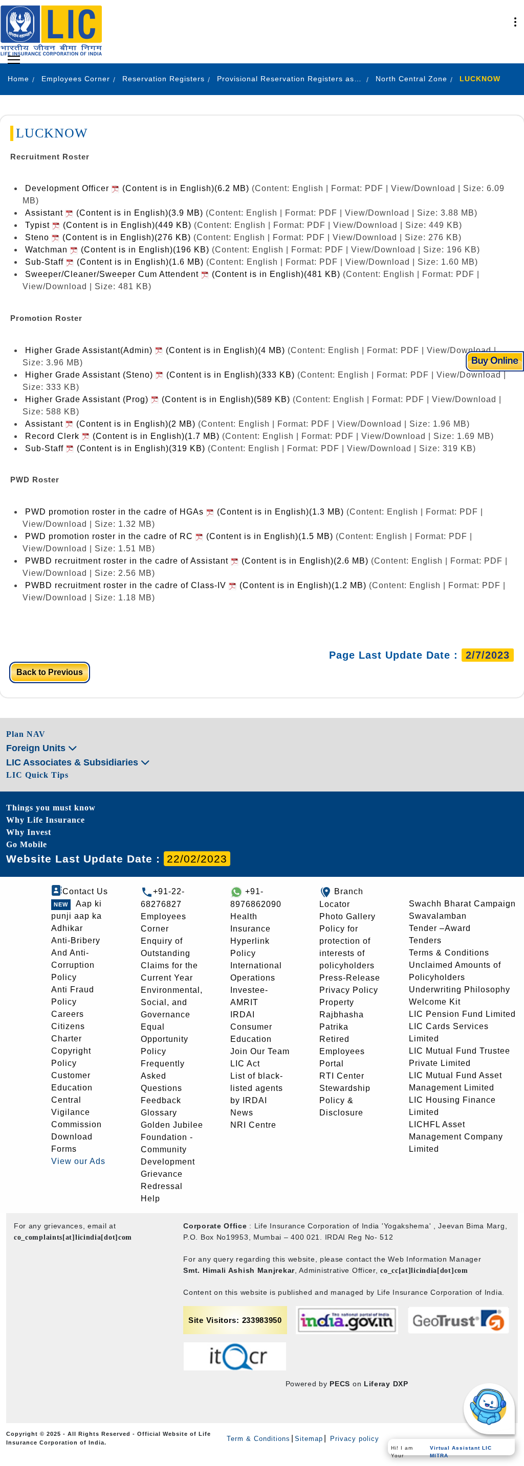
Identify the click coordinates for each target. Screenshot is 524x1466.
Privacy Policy (348, 990)
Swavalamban (438, 916)
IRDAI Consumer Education (251, 1026)
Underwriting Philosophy (459, 989)
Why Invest (28, 832)
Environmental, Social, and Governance (172, 1002)
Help (150, 1198)
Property (336, 1002)
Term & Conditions (258, 1438)
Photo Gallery (347, 916)
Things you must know (51, 807)
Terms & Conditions (449, 952)
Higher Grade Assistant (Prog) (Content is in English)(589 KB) (157, 399)
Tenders (425, 940)
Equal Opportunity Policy (164, 1039)
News (241, 1112)
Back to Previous (49, 672)
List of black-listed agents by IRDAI (256, 1088)
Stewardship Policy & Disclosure (344, 1100)
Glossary (159, 1112)
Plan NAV (26, 734)
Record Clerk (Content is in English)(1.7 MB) (122, 436)
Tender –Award (440, 928)
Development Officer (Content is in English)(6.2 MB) (137, 188)
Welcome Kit (435, 1001)
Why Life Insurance (45, 820)
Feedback (161, 1100)
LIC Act (245, 1063)
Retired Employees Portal (342, 1051)
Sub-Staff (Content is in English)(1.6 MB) (114, 262)
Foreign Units (37, 748)
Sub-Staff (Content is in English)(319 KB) (115, 448)
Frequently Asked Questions (163, 1075)
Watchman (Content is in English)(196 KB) (117, 249)
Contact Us (85, 891)
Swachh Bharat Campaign (462, 903)
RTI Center (341, 1076)
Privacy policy (353, 1438)
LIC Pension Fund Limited (462, 1014)
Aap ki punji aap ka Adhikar (76, 916)
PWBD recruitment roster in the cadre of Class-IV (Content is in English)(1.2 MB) (195, 585)
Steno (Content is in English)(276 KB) (108, 237)
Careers (67, 1014)
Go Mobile (26, 844)
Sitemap (309, 1438)
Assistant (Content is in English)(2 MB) (110, 424)
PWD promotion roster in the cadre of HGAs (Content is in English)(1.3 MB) (184, 511)
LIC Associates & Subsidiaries (73, 762)
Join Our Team (260, 1051)
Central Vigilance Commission (76, 1112)
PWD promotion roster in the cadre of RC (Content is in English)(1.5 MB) (179, 536)
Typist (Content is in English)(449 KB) (108, 225)
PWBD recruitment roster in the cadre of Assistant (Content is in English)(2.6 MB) (196, 560)
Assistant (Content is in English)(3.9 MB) (114, 212)
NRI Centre (253, 1125)
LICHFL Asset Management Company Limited (456, 1136)
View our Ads (78, 1161)
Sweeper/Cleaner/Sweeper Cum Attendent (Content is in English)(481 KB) (182, 274)
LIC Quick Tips (37, 775)
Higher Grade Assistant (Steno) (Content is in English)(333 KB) (160, 374)
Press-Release (349, 977)
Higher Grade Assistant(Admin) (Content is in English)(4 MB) (155, 350)
